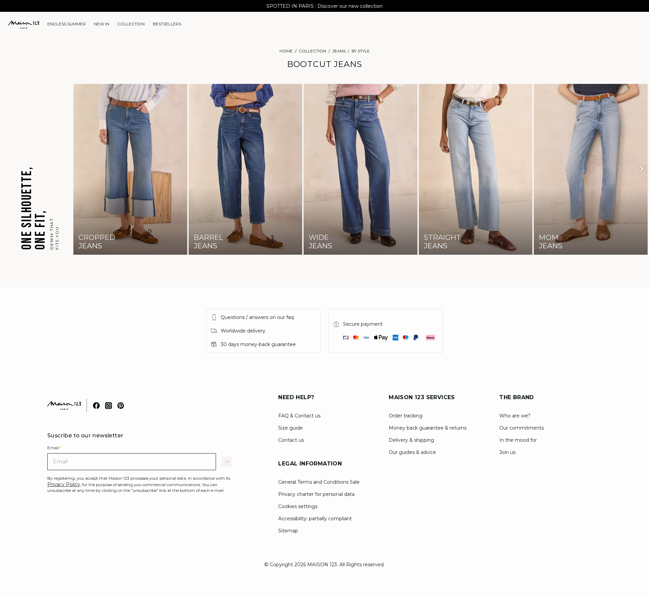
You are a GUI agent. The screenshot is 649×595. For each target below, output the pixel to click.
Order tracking (406, 416)
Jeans (338, 50)
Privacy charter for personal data (316, 494)
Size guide (290, 428)
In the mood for (518, 440)
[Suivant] (642, 169)
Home (286, 50)
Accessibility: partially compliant (315, 519)
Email (54, 447)
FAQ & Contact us (299, 416)
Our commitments (521, 428)
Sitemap (288, 531)
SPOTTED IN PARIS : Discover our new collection (324, 6)
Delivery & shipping (411, 440)
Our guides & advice (412, 452)
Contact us (291, 440)
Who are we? (514, 416)
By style (361, 50)
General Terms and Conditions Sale (319, 482)
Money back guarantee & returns (427, 428)
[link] (66, 24)
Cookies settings (297, 506)
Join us (507, 452)
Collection (312, 50)
